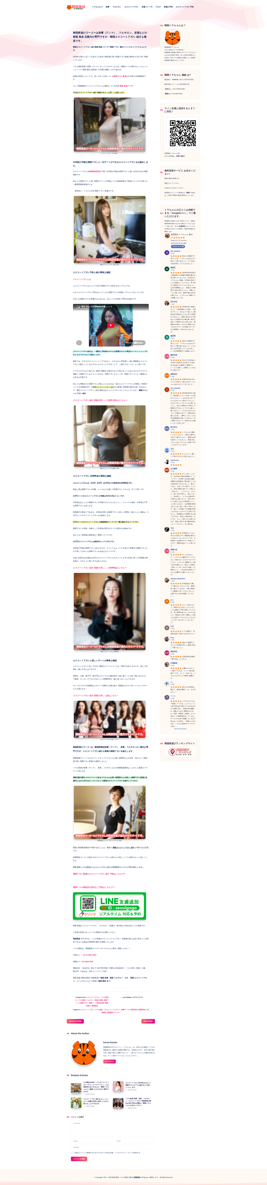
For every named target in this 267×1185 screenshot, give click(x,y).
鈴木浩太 (174, 427)
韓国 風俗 (134, 1009)
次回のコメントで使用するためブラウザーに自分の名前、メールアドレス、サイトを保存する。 (108, 1153)
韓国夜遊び (142, 1009)
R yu (172, 637)
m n (172, 600)
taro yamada (175, 388)
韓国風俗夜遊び (95, 171)
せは (172, 528)
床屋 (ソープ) (147, 7)
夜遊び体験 (99, 1000)
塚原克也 (174, 651)
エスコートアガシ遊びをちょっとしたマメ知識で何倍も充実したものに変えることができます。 (96, 1101)
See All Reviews (180, 729)
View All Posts (109, 1061)
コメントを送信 (79, 1159)
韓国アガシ (84, 1003)
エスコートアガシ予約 (185, 7)
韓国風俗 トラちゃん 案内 (182, 234)
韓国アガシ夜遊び (121, 76)
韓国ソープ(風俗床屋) (96, 1003)
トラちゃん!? (97, 7)
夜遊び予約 (168, 7)
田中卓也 (174, 302)
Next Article (148, 1021)
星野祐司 (174, 374)
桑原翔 (173, 336)
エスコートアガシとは (82, 279)
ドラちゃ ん (107, 1009)
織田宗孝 (174, 355)
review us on (177, 246)
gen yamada (175, 251)
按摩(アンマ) (125, 1009)
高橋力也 (174, 549)
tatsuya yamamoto (178, 578)
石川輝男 (174, 469)
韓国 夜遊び (124, 86)
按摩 (107, 7)
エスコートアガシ (131, 7)
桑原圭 (173, 267)
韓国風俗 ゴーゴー (113, 1012)
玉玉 (172, 449)
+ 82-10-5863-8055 (89, 955)
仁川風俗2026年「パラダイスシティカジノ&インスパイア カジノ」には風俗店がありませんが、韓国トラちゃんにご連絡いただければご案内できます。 (96, 1086)
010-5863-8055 (87, 962)
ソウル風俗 (81, 1000)
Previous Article (75, 1021)
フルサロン (116, 7)
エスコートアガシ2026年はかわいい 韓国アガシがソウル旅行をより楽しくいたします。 (138, 1085)
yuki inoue (175, 460)
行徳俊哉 (174, 663)
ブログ (158, 7)
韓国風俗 (95, 1006)
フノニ (173, 696)
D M (172, 626)
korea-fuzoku (110, 1042)
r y (172, 682)
